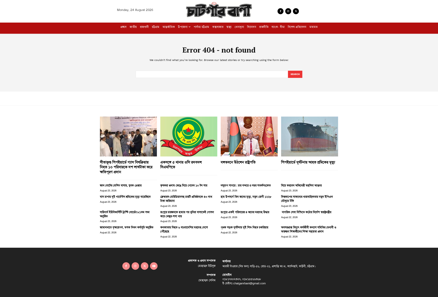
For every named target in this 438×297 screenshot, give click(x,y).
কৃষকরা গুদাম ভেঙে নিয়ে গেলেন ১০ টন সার (183, 185)
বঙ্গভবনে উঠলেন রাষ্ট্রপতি (238, 162)
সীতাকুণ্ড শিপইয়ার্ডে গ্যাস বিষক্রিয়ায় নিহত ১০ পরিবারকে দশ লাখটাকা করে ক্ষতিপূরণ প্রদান (126, 167)
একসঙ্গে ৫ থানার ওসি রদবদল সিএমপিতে (181, 165)
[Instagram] (288, 11)
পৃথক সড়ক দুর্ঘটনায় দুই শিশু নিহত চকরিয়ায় (244, 227)
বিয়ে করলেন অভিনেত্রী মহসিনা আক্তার (301, 185)
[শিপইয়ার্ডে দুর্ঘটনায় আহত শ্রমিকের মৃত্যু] (309, 136)
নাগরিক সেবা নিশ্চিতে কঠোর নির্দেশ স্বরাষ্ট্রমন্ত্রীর (306, 212)
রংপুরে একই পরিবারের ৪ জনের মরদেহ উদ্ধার (245, 212)
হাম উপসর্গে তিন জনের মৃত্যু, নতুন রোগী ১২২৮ (246, 197)
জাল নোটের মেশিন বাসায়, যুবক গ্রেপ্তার (120, 185)
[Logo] (219, 10)
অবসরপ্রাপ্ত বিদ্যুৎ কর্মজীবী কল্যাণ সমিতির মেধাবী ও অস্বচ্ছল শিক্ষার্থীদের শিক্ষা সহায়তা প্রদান (308, 229)
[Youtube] (154, 266)
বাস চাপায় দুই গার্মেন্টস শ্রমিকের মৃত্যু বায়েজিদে (125, 197)
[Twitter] (296, 11)
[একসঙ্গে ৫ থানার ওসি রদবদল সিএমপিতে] (188, 136)
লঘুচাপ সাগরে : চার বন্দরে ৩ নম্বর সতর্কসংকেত (246, 185)
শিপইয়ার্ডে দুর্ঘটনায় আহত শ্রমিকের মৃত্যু (308, 162)
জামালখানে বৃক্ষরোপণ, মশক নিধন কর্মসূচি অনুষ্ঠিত (126, 227)
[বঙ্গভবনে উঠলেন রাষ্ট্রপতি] (249, 136)
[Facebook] (281, 11)
